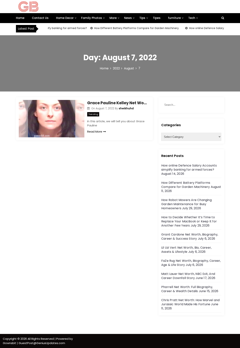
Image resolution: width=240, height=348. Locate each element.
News (128, 18)
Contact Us (40, 18)
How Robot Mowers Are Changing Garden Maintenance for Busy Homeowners (186, 204)
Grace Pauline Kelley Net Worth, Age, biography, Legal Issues (117, 103)
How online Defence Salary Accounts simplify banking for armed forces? (189, 167)
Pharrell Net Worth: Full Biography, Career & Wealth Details (187, 289)
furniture (174, 18)
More (113, 18)
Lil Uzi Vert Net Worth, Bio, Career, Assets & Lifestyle (186, 249)
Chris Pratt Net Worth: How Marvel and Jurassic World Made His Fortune (190, 302)
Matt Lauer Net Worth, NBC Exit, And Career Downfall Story (188, 276)
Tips (142, 18)
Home (20, 18)
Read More (94, 132)
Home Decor (65, 18)
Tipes (156, 18)
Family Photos (91, 18)
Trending (93, 114)
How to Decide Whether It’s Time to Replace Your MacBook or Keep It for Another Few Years (189, 221)
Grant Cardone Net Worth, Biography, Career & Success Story (189, 236)
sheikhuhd (126, 108)
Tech (191, 18)
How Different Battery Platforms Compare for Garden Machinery (133, 28)
